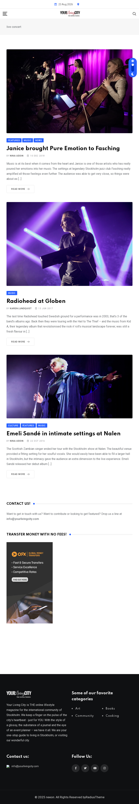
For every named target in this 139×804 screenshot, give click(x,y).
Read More (18, 189)
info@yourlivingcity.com (25, 766)
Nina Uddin (16, 156)
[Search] (134, 13)
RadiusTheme (95, 797)
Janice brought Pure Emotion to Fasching (63, 148)
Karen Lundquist (20, 308)
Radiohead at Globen (36, 301)
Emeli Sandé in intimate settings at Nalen (64, 434)
